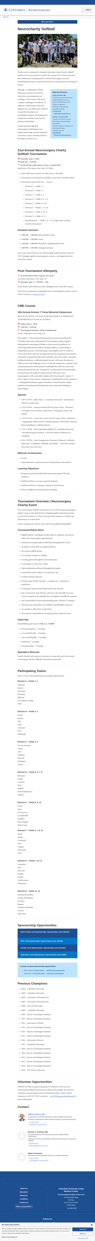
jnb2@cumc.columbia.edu (62, 113)
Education (24, 1192)
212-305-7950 (71, 1208)
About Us (6, 17)
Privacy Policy (82, 1238)
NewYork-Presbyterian (47, 1177)
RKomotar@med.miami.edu (62, 135)
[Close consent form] (91, 1224)
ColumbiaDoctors (77, 1177)
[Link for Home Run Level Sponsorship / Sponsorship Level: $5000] (68, 955)
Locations (24, 1199)
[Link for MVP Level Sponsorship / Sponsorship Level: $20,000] (65, 941)
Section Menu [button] (48, 22)
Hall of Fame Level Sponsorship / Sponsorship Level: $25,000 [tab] (45, 932)
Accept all (83, 1229)
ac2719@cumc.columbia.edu (55, 970)
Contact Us (23, 1202)
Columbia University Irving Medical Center (47, 2)
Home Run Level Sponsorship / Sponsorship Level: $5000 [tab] (43, 955)
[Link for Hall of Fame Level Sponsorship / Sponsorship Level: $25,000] (22, 934)
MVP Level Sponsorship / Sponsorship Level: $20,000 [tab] (42, 941)
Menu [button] (88, 10)
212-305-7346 (57, 111)
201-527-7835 (39, 294)
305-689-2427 (57, 132)
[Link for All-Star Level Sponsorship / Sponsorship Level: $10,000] (67, 948)
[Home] (27, 9)
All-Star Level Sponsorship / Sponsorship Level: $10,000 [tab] (43, 948)
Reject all (83, 1233)
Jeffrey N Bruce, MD (36, 1114)
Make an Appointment (23, 1206)
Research (24, 1195)
